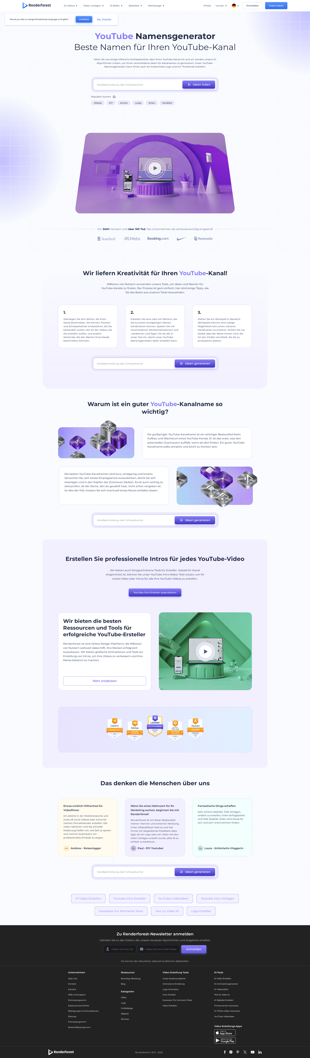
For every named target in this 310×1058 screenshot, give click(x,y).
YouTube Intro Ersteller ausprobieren (155, 592)
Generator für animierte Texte (121, 911)
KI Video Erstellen (88, 898)
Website (125, 1013)
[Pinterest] (237, 1052)
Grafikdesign (127, 1008)
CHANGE (84, 19)
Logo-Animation (171, 989)
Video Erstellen (170, 1005)
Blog (123, 984)
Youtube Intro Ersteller (130, 898)
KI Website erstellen (223, 1000)
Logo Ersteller (201, 911)
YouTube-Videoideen (173, 898)
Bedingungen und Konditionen (83, 1011)
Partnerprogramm (77, 1000)
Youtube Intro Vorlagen (217, 898)
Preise (207, 5)
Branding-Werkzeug (130, 978)
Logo (123, 1003)
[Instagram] (230, 1052)
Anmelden (252, 5)
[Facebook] (225, 1052)
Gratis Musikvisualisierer (174, 978)
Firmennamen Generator (226, 1005)
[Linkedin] (260, 1052)
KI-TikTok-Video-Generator (227, 1011)
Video (123, 997)
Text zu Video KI (167, 911)
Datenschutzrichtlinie (78, 1005)
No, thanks (104, 19)
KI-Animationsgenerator (226, 984)
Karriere (72, 989)
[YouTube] (252, 1052)
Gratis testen (276, 5)
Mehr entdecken (105, 681)
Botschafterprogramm (79, 1027)
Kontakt (72, 984)
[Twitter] (245, 1052)
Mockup (125, 1019)
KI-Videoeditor (221, 989)
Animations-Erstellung (174, 984)
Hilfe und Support (77, 994)
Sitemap (72, 1016)
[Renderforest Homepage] (37, 5)
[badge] (115, 729)
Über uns (72, 978)
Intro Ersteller (169, 994)
